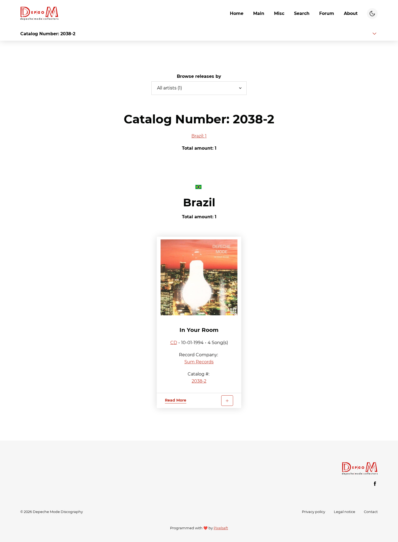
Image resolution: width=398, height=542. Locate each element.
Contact (371, 512)
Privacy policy (313, 512)
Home (236, 13)
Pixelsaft (221, 528)
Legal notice (344, 512)
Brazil (199, 202)
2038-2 (199, 381)
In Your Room (199, 330)
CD (173, 342)
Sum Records (199, 361)
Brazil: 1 (199, 136)
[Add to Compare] (227, 400)
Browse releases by (199, 76)
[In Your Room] (199, 277)
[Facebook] (375, 484)
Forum (326, 13)
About (351, 13)
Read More (175, 400)
